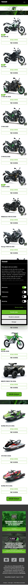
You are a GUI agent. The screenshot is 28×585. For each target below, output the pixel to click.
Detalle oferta (14, 40)
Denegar (14, 321)
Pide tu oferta (14, 43)
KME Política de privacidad (19, 582)
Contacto (5, 582)
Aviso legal (10, 582)
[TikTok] (14, 560)
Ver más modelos (14, 394)
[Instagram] (21, 560)
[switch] (24, 292)
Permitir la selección (14, 317)
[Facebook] (6, 560)
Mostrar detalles (19, 307)
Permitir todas (14, 312)
